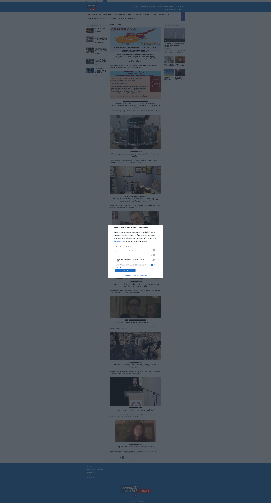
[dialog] (135, 251)
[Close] (160, 227)
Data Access (135, 275)
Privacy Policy (143, 275)
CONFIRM (125, 270)
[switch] (153, 250)
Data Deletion (127, 275)
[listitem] (135, 247)
